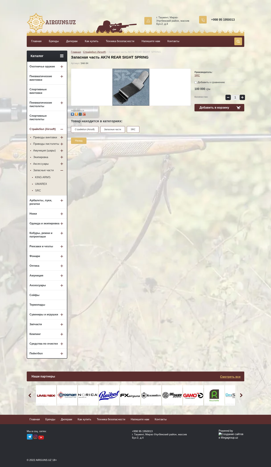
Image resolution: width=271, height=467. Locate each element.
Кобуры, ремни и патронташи (40, 234)
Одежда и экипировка (44, 223)
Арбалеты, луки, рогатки (40, 202)
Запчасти (35, 324)
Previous (30, 395)
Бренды (54, 41)
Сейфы (34, 295)
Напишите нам (151, 41)
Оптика (34, 265)
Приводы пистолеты (46, 143)
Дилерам (71, 41)
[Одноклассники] (77, 114)
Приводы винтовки (45, 137)
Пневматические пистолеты (40, 104)
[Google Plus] (84, 114)
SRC (197, 75)
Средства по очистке (43, 343)
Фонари (34, 256)
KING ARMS (43, 177)
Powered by (226, 430)
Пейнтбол (36, 353)
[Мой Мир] (81, 114)
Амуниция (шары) (44, 150)
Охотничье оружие (42, 66)
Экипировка (40, 157)
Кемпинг (35, 334)
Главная (36, 41)
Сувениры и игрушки (43, 314)
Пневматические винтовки (40, 78)
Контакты (173, 41)
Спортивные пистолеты (38, 117)
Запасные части (112, 129)
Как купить (91, 41)
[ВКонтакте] (73, 114)
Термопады (37, 304)
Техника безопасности (120, 41)
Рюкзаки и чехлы (41, 246)
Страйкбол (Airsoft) (94, 51)
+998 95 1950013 (223, 19)
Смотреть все (230, 376)
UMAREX (41, 183)
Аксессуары (41, 163)
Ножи (33, 213)
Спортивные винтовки (38, 91)
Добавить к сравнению (211, 82)
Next (240, 395)
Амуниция (36, 275)
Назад (78, 140)
